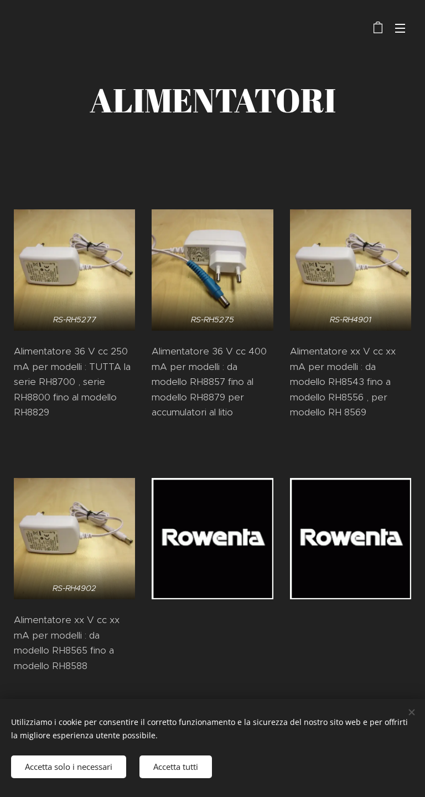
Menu (400, 28)
